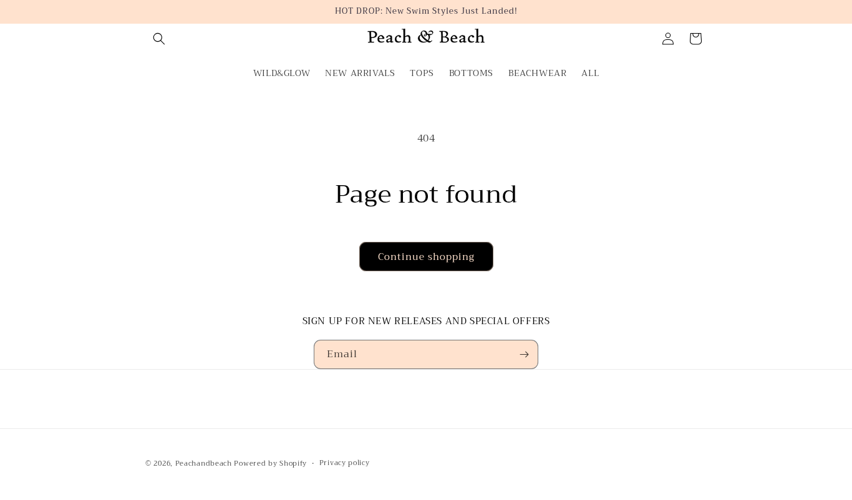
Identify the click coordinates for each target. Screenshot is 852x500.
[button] (159, 38)
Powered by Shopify (270, 463)
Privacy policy (344, 463)
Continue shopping (426, 257)
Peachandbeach (203, 463)
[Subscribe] (524, 354)
